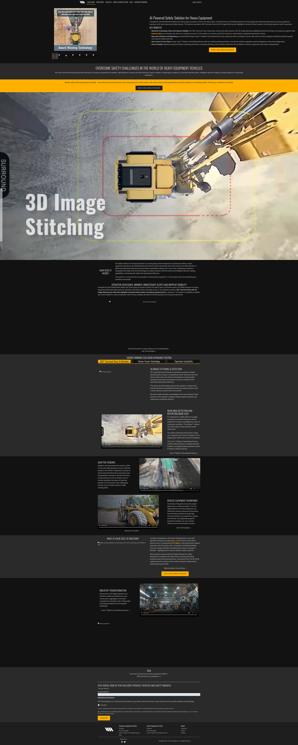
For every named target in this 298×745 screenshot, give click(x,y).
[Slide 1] (55, 56)
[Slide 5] (82, 56)
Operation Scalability (184, 361)
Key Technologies (148, 351)
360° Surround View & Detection (114, 361)
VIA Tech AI (82, 2)
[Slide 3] (68, 56)
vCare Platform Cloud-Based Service (183, 453)
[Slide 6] (89, 56)
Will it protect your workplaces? (148, 676)
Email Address (103, 692)
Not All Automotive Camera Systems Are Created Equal (148, 349)
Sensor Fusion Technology (149, 361)
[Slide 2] (62, 56)
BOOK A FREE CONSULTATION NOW (222, 50)
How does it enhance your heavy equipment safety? (148, 674)
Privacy (183, 730)
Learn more (191, 711)
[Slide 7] (96, 56)
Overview (121, 728)
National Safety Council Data (174, 568)
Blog (120, 735)
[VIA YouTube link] (125, 741)
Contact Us (184, 728)
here (173, 708)
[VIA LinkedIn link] (122, 741)
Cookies (183, 733)
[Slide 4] (75, 56)
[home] (109, 730)
